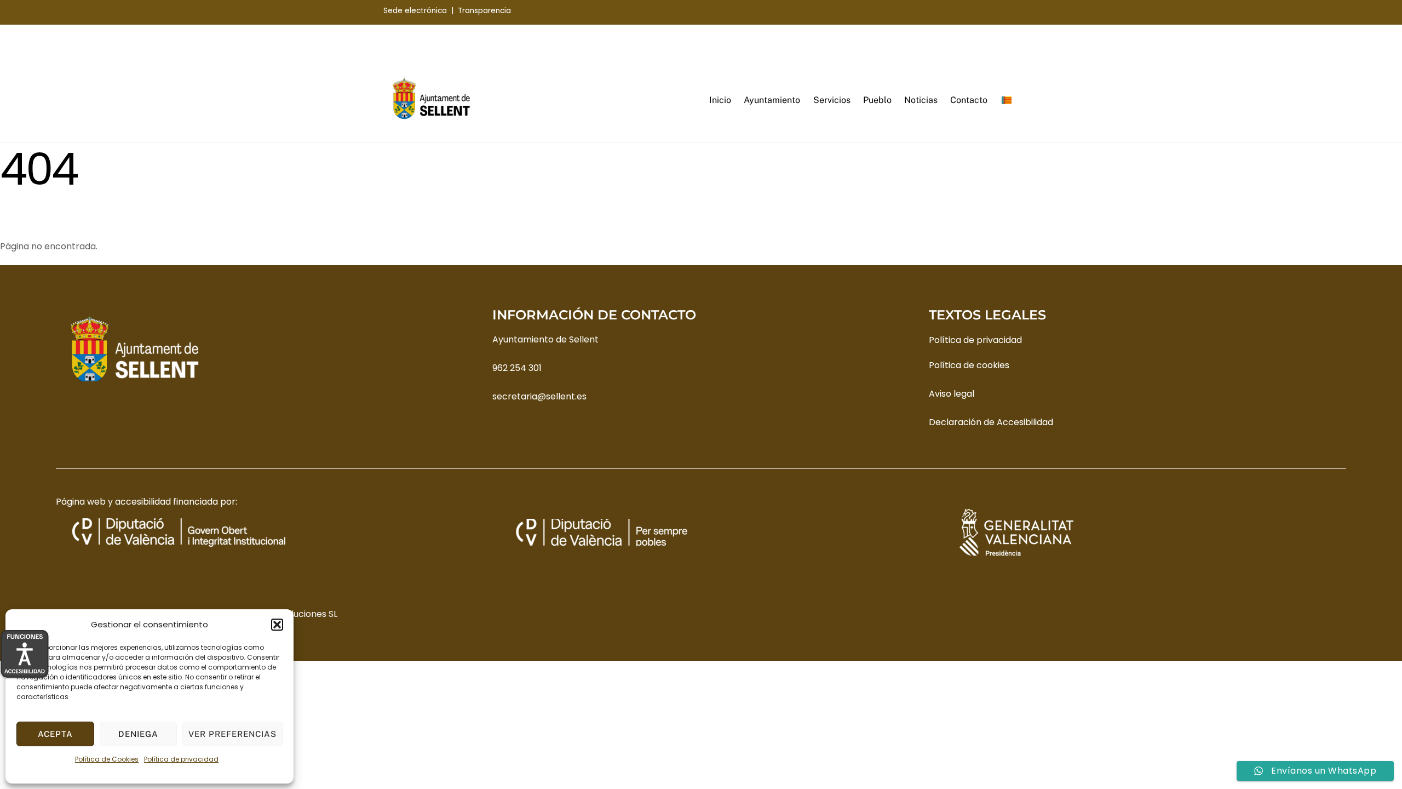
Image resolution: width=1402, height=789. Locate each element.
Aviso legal (951, 393)
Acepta (55, 734)
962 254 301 (517, 368)
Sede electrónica (415, 10)
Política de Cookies (107, 759)
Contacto (968, 100)
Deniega (138, 734)
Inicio (720, 100)
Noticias (921, 100)
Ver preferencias (232, 734)
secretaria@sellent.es (539, 396)
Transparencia (484, 10)
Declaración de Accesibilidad (991, 422)
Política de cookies (969, 365)
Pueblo (877, 100)
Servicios (832, 100)
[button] (277, 624)
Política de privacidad (181, 759)
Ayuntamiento (772, 100)
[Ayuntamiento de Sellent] (431, 117)
